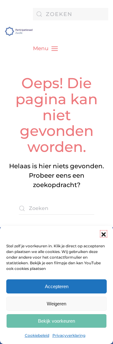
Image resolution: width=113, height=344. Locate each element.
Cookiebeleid (37, 335)
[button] (103, 234)
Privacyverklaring (68, 335)
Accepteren (56, 286)
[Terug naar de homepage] (19, 31)
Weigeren (56, 303)
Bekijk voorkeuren (56, 321)
